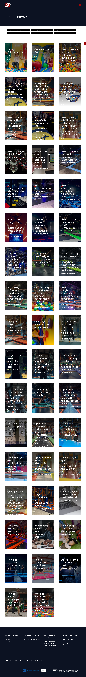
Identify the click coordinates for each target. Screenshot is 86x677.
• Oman (20, 660)
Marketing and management (42, 32)
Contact (74, 4)
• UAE (44, 660)
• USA (41, 660)
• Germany (15, 660)
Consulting (65, 643)
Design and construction (42, 30)
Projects (62, 4)
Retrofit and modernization (18, 32)
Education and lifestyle (65, 32)
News (68, 4)
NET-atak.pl (13, 671)
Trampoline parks (8, 639)
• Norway (11, 660)
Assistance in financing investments (32, 643)
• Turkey (33, 660)
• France (7, 660)
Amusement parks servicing (50, 645)
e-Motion (7, 644)
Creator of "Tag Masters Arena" (11, 643)
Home (36, 4)
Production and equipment (30, 641)
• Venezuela (37, 660)
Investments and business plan (18, 30)
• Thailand (28, 660)
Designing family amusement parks (32, 639)
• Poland (24, 660)
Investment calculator (68, 639)
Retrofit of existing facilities (49, 643)
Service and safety (65, 30)
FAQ (64, 641)
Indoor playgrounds (9, 641)
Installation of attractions (49, 641)
